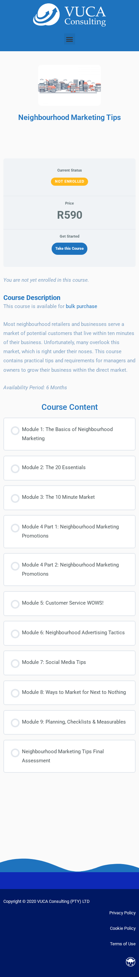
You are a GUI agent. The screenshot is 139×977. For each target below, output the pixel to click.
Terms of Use (123, 943)
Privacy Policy (122, 912)
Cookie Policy (123, 928)
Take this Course (69, 248)
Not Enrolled (69, 181)
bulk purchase (81, 306)
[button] (69, 38)
